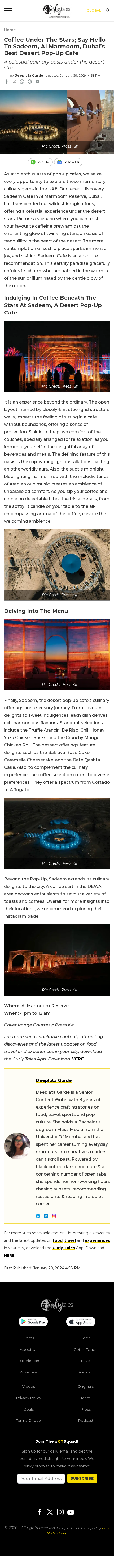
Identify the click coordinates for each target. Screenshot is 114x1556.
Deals (28, 1409)
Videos (28, 1386)
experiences (97, 1240)
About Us (28, 1349)
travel (70, 1240)
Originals (86, 1386)
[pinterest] (30, 82)
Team (86, 1397)
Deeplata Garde (29, 75)
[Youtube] (70, 1512)
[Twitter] (50, 1512)
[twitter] (14, 82)
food (58, 1240)
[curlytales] (57, 1310)
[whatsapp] (22, 82)
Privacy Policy (28, 1397)
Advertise (28, 1372)
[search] (107, 10)
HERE (9, 1255)
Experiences (28, 1360)
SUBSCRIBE (82, 1478)
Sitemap (85, 1372)
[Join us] (41, 162)
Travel (86, 1360)
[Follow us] (70, 162)
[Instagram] (60, 1512)
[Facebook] (39, 1512)
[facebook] (7, 82)
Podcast (85, 1420)
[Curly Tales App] (33, 1322)
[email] (37, 82)
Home (10, 29)
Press (85, 1409)
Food (86, 1338)
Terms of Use (28, 1420)
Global (94, 10)
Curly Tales (63, 1247)
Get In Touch (85, 1349)
